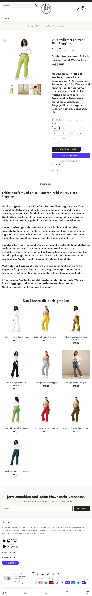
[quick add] (27, 304)
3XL (72, 133)
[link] (4, 593)
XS (64, 128)
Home (29, 26)
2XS (55, 128)
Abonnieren (82, 508)
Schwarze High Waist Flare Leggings (16, 383)
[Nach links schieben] (4, 89)
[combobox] (20, 5)
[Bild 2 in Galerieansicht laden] (23, 89)
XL (55, 133)
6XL (64, 139)
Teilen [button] (57, 170)
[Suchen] (66, 592)
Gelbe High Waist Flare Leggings (46, 337)
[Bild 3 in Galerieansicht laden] (35, 89)
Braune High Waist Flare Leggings (76, 428)
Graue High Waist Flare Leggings (76, 382)
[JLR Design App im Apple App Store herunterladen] (10, 540)
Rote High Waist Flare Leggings (46, 428)
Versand (62, 51)
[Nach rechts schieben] (44, 89)
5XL (55, 139)
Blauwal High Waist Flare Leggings (16, 471)
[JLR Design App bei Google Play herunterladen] (10, 546)
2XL (63, 133)
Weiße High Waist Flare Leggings (16, 337)
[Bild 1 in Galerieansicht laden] (11, 89)
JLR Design (50, 578)
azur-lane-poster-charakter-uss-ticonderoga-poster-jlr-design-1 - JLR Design (23, 577)
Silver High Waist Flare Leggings (46, 382)
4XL (81, 133)
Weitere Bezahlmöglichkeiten (71, 161)
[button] (85, 8)
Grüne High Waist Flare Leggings (16, 428)
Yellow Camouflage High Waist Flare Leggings (75, 338)
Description (45, 183)
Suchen (35, 5)
